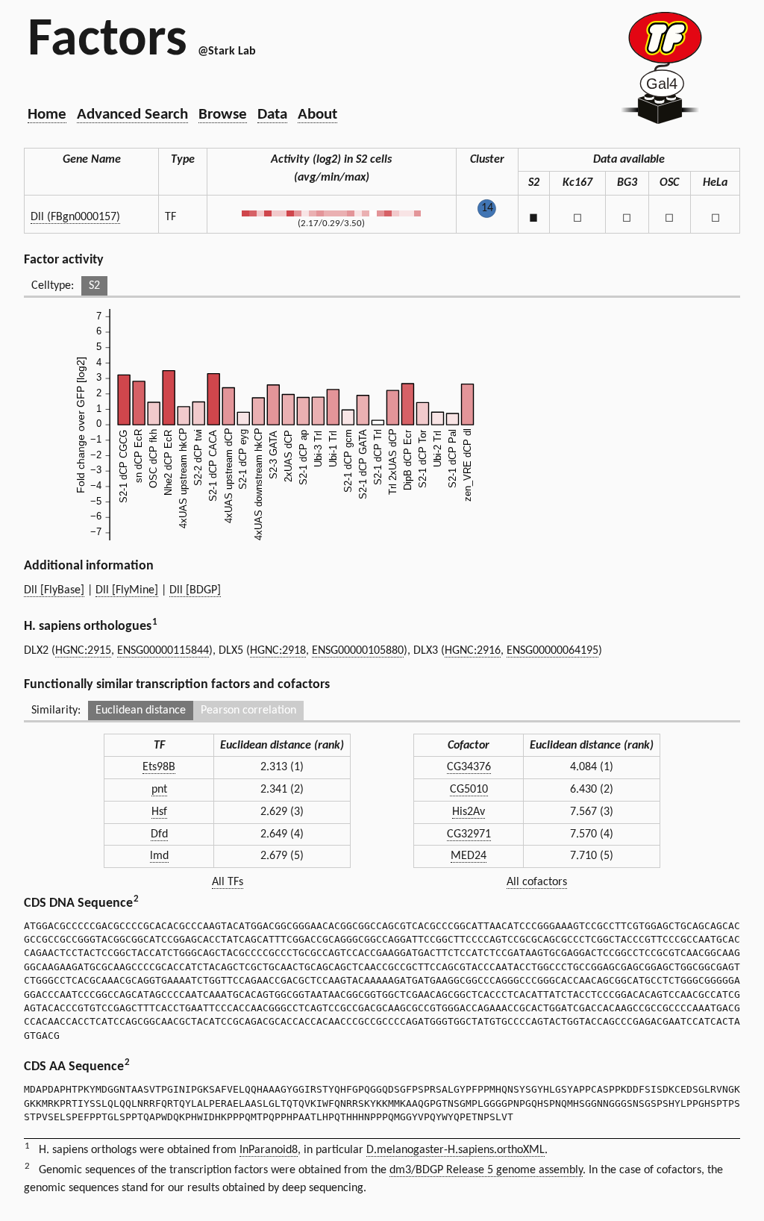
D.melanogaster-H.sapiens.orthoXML (455, 1150)
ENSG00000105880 (358, 651)
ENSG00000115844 (163, 651)
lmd (159, 856)
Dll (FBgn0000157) (75, 217)
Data (272, 114)
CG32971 (469, 834)
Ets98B (159, 767)
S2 (94, 286)
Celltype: (52, 286)
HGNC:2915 (83, 651)
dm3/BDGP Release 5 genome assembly (486, 1170)
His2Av (468, 812)
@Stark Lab (227, 51)
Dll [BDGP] (195, 590)
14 (487, 208)
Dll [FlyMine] (127, 590)
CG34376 (469, 767)
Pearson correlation (248, 710)
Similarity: (56, 710)
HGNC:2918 (278, 651)
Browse (222, 114)
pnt (159, 790)
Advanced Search (132, 114)
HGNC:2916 (473, 651)
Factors (107, 41)
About (317, 114)
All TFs (227, 882)
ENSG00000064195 (552, 651)
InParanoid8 (268, 1150)
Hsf (159, 812)
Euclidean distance (141, 710)
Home (47, 114)
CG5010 (469, 790)
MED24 (468, 856)
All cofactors (537, 882)
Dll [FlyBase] (54, 590)
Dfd (159, 834)
